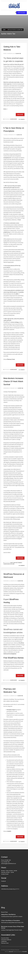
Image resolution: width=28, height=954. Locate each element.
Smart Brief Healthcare (6, 939)
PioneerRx (24, 951)
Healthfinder (4, 941)
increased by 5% (7, 157)
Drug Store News (5, 938)
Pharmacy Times (11, 359)
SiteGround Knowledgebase (10, 653)
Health (11, 562)
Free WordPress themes (14, 658)
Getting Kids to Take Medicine (8, 914)
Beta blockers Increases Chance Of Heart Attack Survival (13, 381)
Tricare (19, 219)
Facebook (3, 881)
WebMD (9, 831)
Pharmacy (20, 562)
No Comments (21, 119)
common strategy (15, 322)
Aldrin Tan (18, 53)
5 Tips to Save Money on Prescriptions (10, 920)
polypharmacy (7, 232)
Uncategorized (13, 119)
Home (4, 29)
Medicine (15, 562)
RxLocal (11, 951)
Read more (20, 114)
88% (17, 294)
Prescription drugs (11, 709)
